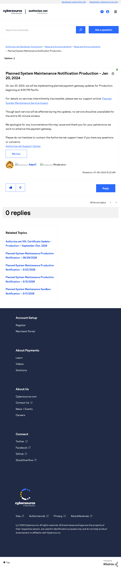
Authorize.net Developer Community (24, 46)
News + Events (24, 408)
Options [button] (8, 58)
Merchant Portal (25, 331)
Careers (20, 414)
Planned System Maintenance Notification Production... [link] (35, 50)
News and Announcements (58, 46)
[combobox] (44, 30)
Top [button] (8, 562)
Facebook (21, 447)
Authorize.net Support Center (23, 146)
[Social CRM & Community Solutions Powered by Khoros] (111, 563)
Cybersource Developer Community (12, 12)
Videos (20, 363)
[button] (11, 187)
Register (21, 325)
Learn (19, 357)
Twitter (20, 441)
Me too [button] (16, 153)
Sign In (108, 11)
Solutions (21, 370)
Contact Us (22, 402)
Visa (18, 515)
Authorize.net (37, 515)
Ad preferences (80, 515)
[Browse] (114, 11)
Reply (106, 188)
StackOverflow (24, 460)
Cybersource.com (26, 396)
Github (20, 453)
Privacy (58, 515)
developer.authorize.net (74, 1)
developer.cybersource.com (103, 1)
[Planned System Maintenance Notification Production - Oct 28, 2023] (116, 202)
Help (103, 11)
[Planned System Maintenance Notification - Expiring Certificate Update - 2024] (110, 202)
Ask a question (103, 29)
